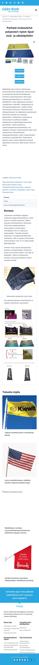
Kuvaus (6, 197)
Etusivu (4, 16)
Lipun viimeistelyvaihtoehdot (14, 205)
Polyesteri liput (8, 192)
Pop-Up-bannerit (26, 638)
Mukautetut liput (16, 16)
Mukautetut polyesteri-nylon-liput (19, 182)
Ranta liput (8, 622)
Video (6, 201)
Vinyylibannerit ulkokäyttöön (25, 623)
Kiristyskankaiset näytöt (10, 638)
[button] (36, 10)
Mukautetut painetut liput (11, 185)
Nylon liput (31, 190)
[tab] (19, 197)
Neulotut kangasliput (18, 190)
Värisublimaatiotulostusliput (12, 187)
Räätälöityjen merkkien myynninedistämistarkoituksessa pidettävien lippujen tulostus (17, 530)
